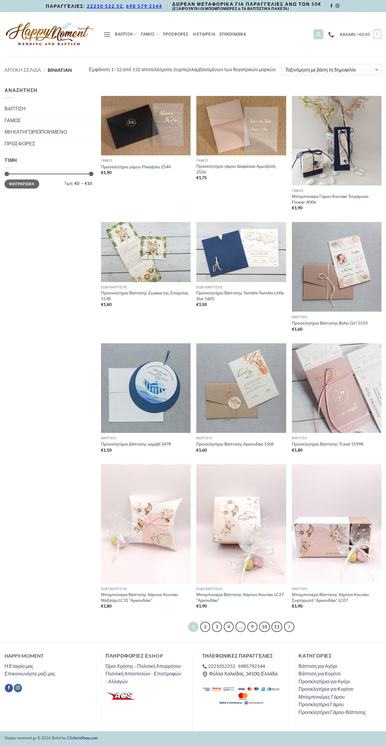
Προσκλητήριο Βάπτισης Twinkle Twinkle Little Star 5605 (240, 295)
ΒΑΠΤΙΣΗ (123, 34)
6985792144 (251, 666)
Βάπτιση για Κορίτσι (320, 673)
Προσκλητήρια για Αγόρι (324, 681)
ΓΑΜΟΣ (148, 34)
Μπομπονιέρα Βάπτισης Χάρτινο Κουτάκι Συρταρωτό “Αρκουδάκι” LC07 (330, 597)
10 (264, 626)
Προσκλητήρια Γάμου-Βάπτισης (332, 712)
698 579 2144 (144, 6)
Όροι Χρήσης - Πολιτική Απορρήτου (143, 666)
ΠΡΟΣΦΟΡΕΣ (20, 143)
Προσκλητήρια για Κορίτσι (326, 689)
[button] (107, 34)
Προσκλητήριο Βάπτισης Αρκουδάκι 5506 (235, 443)
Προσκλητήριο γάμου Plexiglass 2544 (136, 166)
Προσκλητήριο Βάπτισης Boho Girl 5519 (330, 322)
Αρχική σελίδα (23, 70)
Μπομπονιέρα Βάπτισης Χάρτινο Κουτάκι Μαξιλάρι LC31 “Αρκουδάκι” (139, 597)
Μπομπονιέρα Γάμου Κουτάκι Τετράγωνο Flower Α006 (330, 199)
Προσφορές (175, 34)
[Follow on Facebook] (331, 6)
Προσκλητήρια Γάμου (321, 704)
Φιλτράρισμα (21, 184)
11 (277, 626)
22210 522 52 (105, 6)
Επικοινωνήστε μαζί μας (30, 673)
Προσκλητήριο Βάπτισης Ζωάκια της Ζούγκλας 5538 (144, 295)
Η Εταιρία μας (19, 666)
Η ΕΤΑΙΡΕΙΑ (204, 34)
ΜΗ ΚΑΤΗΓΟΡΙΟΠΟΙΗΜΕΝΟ (36, 132)
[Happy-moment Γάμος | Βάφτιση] (49, 34)
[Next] (289, 627)
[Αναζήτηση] (318, 34)
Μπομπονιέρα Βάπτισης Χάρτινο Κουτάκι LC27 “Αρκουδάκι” (240, 597)
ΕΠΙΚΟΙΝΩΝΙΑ (233, 34)
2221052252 (221, 666)
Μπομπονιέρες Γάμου (322, 697)
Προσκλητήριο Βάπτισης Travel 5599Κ (328, 443)
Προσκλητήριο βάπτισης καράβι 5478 (136, 443)
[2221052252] (332, 34)
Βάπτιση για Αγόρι (318, 666)
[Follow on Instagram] (337, 6)
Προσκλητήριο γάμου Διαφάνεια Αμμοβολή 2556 (236, 168)
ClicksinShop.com (82, 737)
